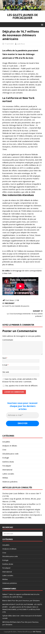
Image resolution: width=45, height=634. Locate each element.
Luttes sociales (8, 474)
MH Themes (37, 632)
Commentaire (7, 340)
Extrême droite (8, 462)
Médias (5, 478)
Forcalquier (6, 466)
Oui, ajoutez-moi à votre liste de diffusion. (21, 385)
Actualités (6, 442)
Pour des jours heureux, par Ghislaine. (26, 600)
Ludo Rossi (21, 44)
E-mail (5, 365)
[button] (41, 24)
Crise (4, 450)
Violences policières (10, 482)
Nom (4, 358)
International (7, 470)
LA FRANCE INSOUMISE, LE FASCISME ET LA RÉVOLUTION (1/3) (21, 609)
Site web (5, 372)
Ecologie (5, 458)
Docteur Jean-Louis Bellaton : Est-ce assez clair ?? (21, 493)
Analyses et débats (9, 446)
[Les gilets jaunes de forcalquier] (22, 9)
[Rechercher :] (22, 533)
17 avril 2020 (9, 44)
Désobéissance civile (10, 454)
